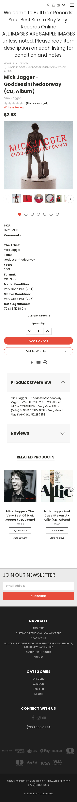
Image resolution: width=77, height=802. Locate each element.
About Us (38, 628)
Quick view (20, 530)
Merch (38, 694)
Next (70, 199)
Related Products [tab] (35, 457)
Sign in (30, 652)
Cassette (38, 689)
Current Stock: (38, 315)
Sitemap (38, 657)
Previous (7, 199)
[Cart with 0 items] (63, 4)
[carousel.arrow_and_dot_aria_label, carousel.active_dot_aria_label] (19, 214)
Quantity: (38, 323)
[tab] (38, 382)
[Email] (38, 362)
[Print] (45, 362)
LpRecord (38, 678)
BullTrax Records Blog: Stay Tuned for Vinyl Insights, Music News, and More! (38, 645)
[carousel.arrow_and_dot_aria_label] (25, 214)
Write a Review (14, 107)
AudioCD (38, 684)
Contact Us (38, 638)
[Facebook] (32, 362)
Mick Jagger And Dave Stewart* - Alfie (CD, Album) (57, 515)
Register (45, 652)
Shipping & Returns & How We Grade (38, 633)
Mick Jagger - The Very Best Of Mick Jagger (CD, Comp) (20, 515)
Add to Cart (20, 537)
